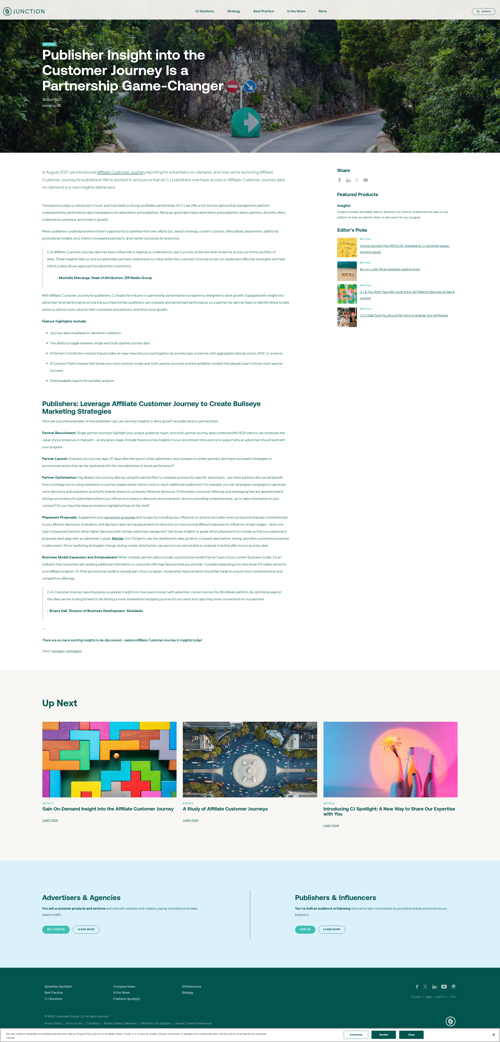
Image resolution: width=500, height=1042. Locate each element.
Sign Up (305, 929)
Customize (93, 1023)
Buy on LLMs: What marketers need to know (390, 269)
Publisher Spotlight (126, 999)
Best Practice (264, 11)
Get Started (56, 929)
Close (411, 1034)
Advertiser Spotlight (58, 986)
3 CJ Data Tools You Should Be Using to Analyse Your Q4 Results (404, 315)
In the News (296, 11)
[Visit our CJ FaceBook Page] (417, 986)
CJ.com (416, 997)
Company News (124, 986)
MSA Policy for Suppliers (156, 1023)
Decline (383, 1034)
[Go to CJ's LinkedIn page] (434, 986)
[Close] (493, 1034)
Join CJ (441, 997)
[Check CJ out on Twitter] (425, 986)
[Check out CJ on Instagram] (453, 986)
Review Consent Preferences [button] (193, 1023)
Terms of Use (74, 1023)
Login (428, 997)
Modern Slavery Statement (120, 1023)
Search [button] (486, 11)
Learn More (86, 929)
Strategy (233, 11)
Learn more (50, 820)
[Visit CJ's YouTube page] (444, 986)
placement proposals (120, 517)
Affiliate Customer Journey (121, 172)
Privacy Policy (53, 1023)
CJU (452, 997)
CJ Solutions (205, 11)
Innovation (58, 651)
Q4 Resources (191, 986)
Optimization (74, 651)
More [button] (323, 11)
